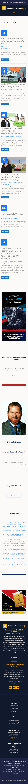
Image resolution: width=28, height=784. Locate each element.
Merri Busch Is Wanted (12, 214)
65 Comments (4, 89)
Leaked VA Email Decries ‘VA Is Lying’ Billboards (13, 85)
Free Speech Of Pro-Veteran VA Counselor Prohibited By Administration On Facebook (11, 253)
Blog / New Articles (14, 734)
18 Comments (4, 217)
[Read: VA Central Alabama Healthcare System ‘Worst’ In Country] (13, 165)
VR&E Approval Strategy (14, 722)
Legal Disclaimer (14, 752)
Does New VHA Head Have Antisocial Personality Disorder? (11, 131)
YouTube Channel (14, 708)
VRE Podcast (14, 710)
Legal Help (14, 746)
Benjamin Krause (14, 705)
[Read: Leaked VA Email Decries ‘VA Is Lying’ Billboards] (13, 75)
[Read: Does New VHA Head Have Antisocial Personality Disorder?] (13, 119)
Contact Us (14, 711)
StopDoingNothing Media (13, 765)
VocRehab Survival (14, 719)
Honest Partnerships (14, 750)
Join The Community (14, 735)
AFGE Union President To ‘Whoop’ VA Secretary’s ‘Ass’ (13, 41)
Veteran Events (14, 737)
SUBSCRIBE (14, 385)
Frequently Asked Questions (14, 732)
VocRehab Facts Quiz (14, 720)
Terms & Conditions (14, 749)
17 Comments (4, 182)
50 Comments (5, 46)
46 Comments (5, 136)
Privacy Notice (14, 747)
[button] (14, 13)
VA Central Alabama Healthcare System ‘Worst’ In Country (11, 177)
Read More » (5, 59)
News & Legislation (14, 46)
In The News (14, 706)
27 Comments (5, 261)
